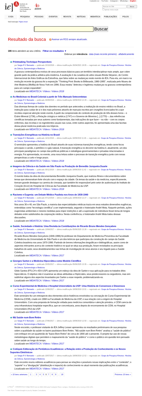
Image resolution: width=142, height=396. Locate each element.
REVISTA (67, 17)
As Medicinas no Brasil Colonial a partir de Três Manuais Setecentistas (50, 97)
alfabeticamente (126, 54)
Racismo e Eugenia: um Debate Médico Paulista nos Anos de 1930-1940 (50, 195)
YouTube (104, 1)
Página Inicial (23, 22)
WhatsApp (124, 1)
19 (62, 375)
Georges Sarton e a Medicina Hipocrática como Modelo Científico (47, 261)
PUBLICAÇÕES (110, 17)
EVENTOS (53, 17)
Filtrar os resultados (53, 51)
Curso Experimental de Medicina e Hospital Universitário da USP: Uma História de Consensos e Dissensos (69, 286)
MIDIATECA (95, 17)
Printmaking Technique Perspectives (32, 62)
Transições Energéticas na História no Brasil (36, 135)
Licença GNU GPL (86, 387)
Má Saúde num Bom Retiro (27, 317)
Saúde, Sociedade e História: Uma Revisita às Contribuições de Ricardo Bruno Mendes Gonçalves (64, 226)
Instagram (114, 1)
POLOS (125, 17)
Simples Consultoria (39, 390)
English (133, 1)
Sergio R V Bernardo (25, 65)
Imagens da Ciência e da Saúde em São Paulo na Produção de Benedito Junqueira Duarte (60, 166)
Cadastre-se (94, 1)
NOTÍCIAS (81, 17)
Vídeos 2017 (58, 255)
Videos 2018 (58, 91)
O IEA (10, 17)
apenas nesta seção (111, 10)
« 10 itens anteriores (19, 375)
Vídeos (46, 91)
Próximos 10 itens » (123, 375)
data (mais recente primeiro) (103, 54)
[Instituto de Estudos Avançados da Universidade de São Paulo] (37, 6)
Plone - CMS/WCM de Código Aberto (22, 387)
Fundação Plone (55, 387)
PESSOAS (39, 17)
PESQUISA (25, 17)
